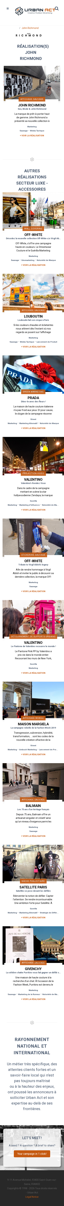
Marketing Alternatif (28, 423)
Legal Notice (32, 1196)
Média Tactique (37, 131)
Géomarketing (27, 260)
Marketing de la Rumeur (29, 994)
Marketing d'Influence (29, 505)
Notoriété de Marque (46, 260)
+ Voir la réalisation (32, 135)
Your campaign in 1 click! (32, 1153)
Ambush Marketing (28, 750)
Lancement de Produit (47, 342)
